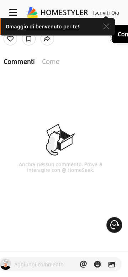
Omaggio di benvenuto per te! (42, 26)
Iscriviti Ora (106, 12)
